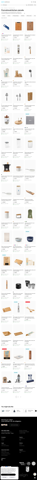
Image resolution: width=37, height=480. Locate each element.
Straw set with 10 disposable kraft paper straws (6, 294)
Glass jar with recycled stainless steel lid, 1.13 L (6, 153)
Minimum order (29, 15)
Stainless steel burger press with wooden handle (18, 223)
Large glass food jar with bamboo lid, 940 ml (18, 200)
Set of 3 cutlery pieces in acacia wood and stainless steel (6, 59)
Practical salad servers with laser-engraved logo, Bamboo (29, 317)
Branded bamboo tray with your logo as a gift (18, 341)
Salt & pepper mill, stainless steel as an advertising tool (18, 317)
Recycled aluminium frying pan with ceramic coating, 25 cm (30, 176)
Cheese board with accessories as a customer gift (6, 317)
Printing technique (15, 15)
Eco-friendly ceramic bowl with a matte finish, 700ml (30, 247)
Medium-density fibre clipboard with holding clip (30, 35)
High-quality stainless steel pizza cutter (30, 82)
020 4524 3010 (5, 430)
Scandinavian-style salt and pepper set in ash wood (17, 82)
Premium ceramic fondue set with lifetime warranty (6, 176)
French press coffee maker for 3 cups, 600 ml (6, 129)
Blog (20, 439)
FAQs (20, 452)
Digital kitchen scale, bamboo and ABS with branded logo (6, 364)
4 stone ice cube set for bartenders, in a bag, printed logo (6, 388)
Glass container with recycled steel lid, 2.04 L (18, 153)
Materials (22, 15)
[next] (36, 411)
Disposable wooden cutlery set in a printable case (30, 270)
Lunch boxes (8, 410)
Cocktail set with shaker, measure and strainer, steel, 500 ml (18, 388)
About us (2, 438)
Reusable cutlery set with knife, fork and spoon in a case (30, 388)
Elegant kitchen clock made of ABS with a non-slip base (18, 294)
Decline (12, 477)
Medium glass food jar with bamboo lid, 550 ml (29, 153)
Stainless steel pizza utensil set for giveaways (18, 106)
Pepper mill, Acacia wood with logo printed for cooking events (30, 364)
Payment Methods (4, 455)
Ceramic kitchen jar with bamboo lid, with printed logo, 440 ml (18, 176)
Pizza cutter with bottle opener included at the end (6, 35)
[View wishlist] (33, 2)
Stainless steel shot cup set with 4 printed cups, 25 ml (30, 294)
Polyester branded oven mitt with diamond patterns (6, 82)
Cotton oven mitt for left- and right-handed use (29, 223)
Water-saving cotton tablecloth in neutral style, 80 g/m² (6, 247)
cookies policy (10, 472)
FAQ (35, 4)
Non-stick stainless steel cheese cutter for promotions (6, 106)
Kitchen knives (30, 410)
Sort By (4, 15)
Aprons (18, 410)
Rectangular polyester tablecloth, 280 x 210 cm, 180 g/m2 (18, 364)
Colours (9, 15)
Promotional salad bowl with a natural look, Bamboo (6, 341)
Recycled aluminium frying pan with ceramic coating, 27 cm (6, 200)
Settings (4, 477)
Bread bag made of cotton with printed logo (30, 341)
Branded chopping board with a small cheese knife (18, 270)
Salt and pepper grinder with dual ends (17, 59)
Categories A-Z (22, 438)
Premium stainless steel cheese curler (18, 129)
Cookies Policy (21, 445)
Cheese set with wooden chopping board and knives (29, 200)
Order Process (3, 451)
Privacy (20, 444)
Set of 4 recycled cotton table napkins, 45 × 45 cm (29, 129)
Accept (8, 474)
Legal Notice (3, 444)
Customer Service (22, 451)
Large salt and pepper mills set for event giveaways (30, 106)
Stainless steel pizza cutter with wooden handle (30, 59)
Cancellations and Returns (5, 453)
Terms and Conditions (5, 445)
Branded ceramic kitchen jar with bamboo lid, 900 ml (6, 223)
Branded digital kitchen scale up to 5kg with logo (6, 270)
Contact (2, 439)
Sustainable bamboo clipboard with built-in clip (18, 35)
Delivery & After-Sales (5, 452)
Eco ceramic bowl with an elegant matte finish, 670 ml (17, 247)
